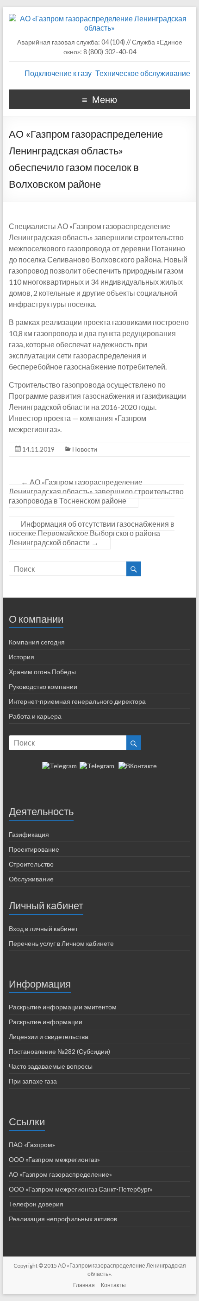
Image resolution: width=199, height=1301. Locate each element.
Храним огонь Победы (42, 672)
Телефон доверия (36, 1204)
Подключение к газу (58, 73)
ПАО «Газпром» (32, 1144)
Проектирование (34, 849)
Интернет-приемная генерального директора (77, 701)
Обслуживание (31, 879)
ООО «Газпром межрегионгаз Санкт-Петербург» (81, 1189)
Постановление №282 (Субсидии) (59, 1051)
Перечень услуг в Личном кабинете (61, 943)
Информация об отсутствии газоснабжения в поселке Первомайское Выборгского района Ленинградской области (91, 533)
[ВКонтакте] (137, 766)
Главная (84, 1285)
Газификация (29, 834)
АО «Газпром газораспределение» (60, 1174)
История (21, 657)
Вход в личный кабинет (43, 928)
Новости (84, 449)
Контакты (113, 1285)
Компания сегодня (37, 642)
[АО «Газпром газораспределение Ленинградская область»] (99, 18)
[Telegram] (59, 766)
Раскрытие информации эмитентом (63, 1007)
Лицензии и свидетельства (48, 1036)
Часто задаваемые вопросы (51, 1066)
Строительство (31, 864)
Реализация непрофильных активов (63, 1219)
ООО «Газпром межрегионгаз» (54, 1159)
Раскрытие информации (45, 1022)
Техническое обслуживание (142, 73)
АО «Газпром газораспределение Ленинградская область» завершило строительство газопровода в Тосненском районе (96, 491)
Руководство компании (43, 686)
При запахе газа (33, 1081)
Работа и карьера (35, 716)
